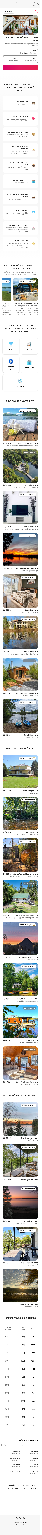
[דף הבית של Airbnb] (36, 11)
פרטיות (23, 1524)
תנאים (17, 1524)
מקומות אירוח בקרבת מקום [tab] (29, 1445)
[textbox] (29, 60)
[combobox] (20, 53)
